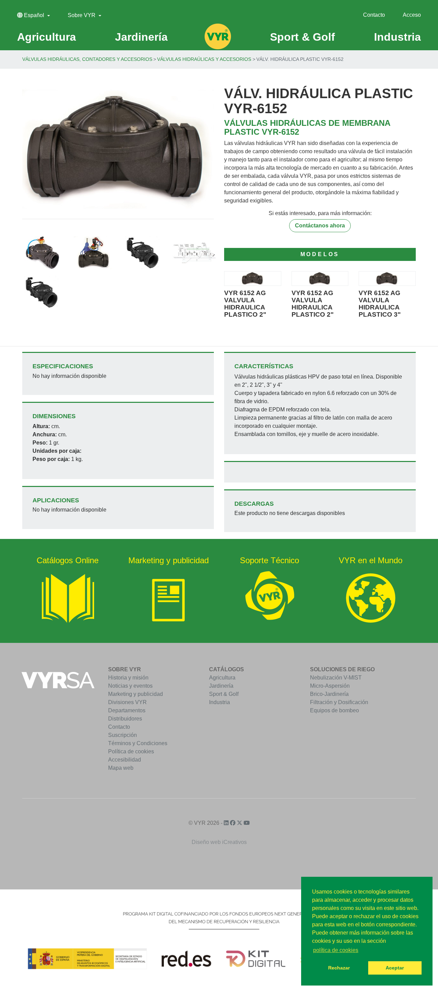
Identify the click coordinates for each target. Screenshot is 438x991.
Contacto (374, 15)
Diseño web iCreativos (219, 842)
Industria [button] (397, 37)
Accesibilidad (124, 760)
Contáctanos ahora (320, 225)
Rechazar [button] (339, 967)
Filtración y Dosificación (339, 702)
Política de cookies (131, 751)
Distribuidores (125, 719)
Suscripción (122, 735)
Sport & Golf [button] (302, 37)
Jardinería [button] (141, 37)
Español (34, 15)
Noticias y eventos (130, 686)
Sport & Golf (224, 694)
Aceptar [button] (395, 967)
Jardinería (221, 686)
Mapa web (120, 768)
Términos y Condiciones (137, 743)
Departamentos (126, 710)
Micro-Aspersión (330, 686)
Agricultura (222, 678)
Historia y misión (128, 678)
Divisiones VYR (127, 702)
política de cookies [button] (335, 950)
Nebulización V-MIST (336, 678)
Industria (219, 702)
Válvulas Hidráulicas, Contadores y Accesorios (87, 59)
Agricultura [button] (46, 37)
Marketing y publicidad (135, 694)
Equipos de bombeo (334, 710)
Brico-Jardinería (329, 694)
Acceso (412, 15)
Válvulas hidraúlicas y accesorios (204, 59)
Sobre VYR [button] (82, 15)
